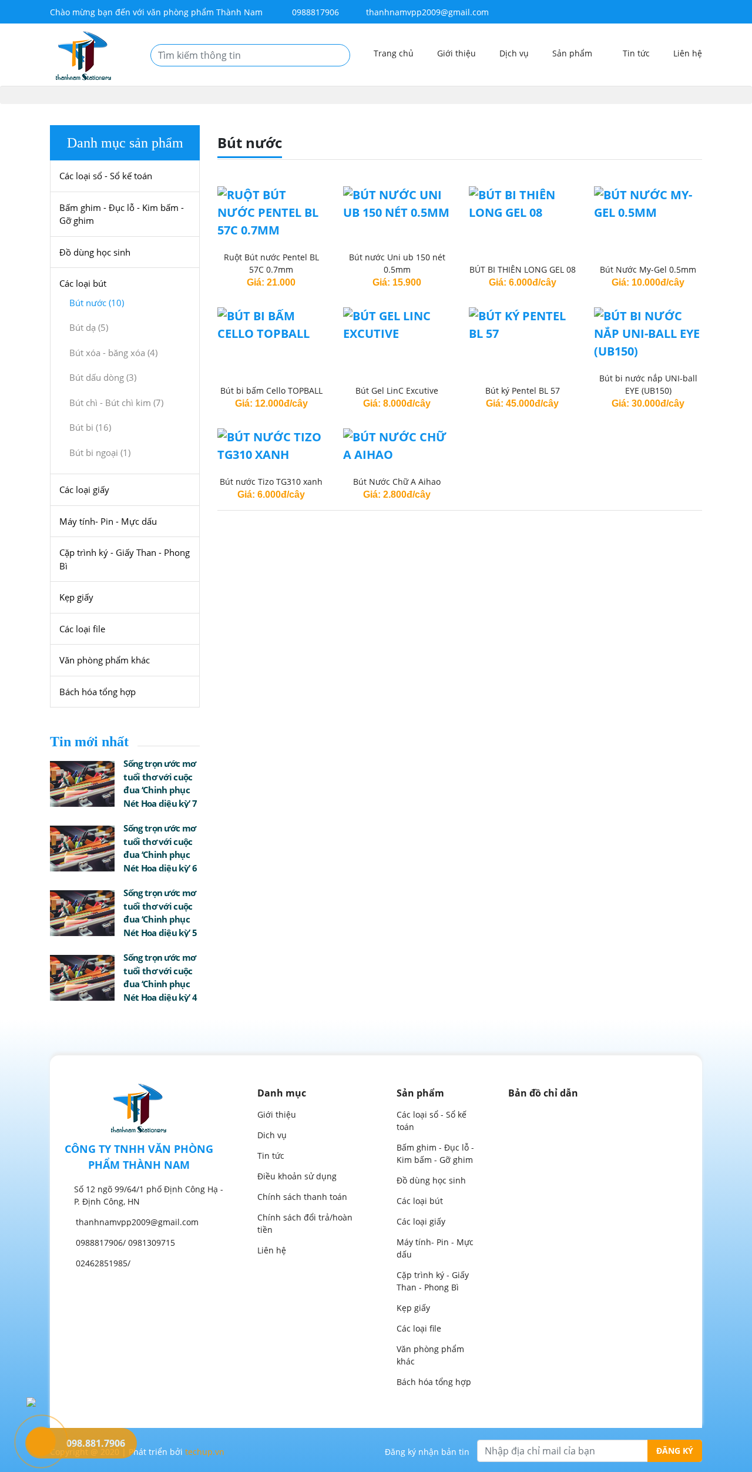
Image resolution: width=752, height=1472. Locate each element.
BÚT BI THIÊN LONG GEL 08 (522, 269)
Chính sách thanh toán (302, 1196)
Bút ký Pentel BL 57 (522, 390)
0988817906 (314, 12)
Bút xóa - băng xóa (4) (113, 352)
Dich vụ (272, 1135)
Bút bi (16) (90, 427)
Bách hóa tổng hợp (97, 692)
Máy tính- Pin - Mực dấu (108, 521)
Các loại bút (82, 283)
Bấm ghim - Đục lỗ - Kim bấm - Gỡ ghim (121, 214)
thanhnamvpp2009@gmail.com (427, 12)
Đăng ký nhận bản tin (427, 1451)
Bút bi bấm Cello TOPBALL (271, 390)
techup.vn (204, 1451)
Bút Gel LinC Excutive (396, 390)
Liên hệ (687, 53)
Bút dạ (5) (88, 327)
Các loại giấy (84, 489)
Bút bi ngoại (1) (99, 452)
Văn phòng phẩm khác (104, 660)
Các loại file (82, 629)
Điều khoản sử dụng (297, 1176)
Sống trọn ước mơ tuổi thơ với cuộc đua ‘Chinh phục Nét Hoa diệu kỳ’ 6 (159, 848)
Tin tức (636, 53)
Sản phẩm (573, 53)
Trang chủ (394, 53)
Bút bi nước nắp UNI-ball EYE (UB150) (648, 384)
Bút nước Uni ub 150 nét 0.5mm (397, 263)
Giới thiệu (456, 53)
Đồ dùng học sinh (94, 252)
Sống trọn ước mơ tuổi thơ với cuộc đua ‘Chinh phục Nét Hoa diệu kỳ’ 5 (159, 912)
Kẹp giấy (76, 597)
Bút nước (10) (96, 303)
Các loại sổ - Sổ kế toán (105, 176)
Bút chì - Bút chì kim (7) (116, 402)
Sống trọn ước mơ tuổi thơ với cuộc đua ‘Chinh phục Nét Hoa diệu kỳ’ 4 (159, 977)
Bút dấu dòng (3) (102, 377)
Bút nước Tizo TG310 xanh (271, 481)
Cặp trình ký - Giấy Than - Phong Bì (124, 559)
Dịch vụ (514, 53)
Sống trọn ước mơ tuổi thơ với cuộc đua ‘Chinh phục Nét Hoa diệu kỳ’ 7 (159, 783)
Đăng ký (674, 1450)
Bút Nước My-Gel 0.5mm (648, 269)
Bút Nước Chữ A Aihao (397, 481)
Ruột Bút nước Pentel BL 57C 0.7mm (271, 263)
